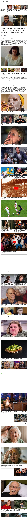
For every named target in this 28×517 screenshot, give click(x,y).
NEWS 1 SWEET (4, 1)
